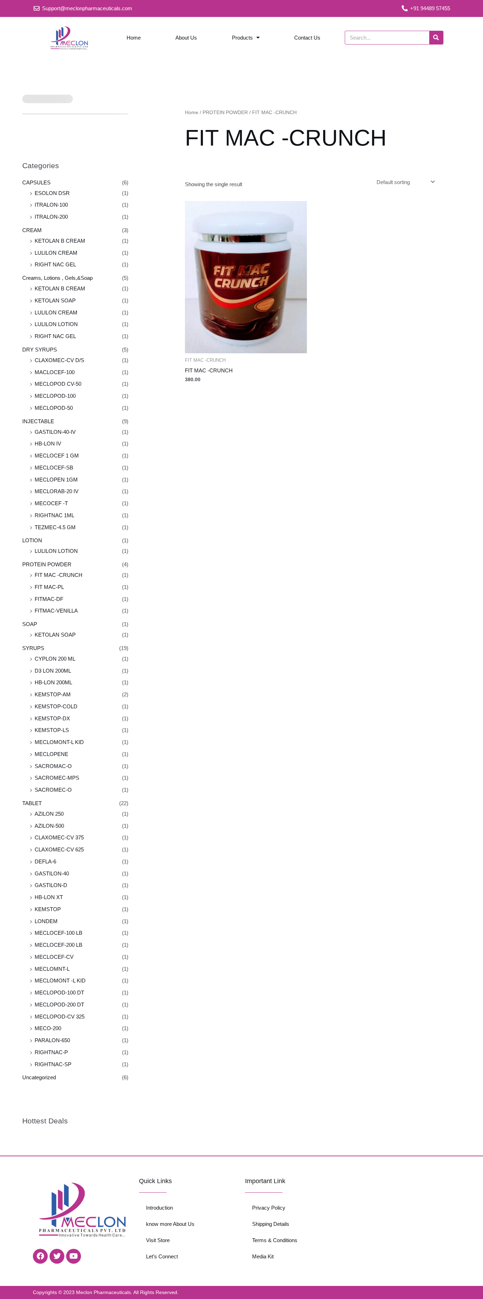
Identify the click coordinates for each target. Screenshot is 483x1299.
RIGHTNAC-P (51, 1052)
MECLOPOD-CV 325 (60, 1017)
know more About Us (170, 1224)
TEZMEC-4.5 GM (55, 527)
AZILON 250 (49, 814)
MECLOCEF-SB (54, 468)
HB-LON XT (49, 897)
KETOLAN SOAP (55, 300)
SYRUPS (33, 648)
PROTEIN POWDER (46, 564)
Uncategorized (39, 1077)
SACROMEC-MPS (57, 778)
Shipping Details (270, 1224)
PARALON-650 (52, 1040)
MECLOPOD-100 (55, 396)
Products (242, 38)
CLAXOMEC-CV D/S (59, 360)
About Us (186, 38)
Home (134, 38)
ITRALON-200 (51, 217)
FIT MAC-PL (49, 587)
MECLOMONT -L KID (60, 981)
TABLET (32, 803)
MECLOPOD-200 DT (59, 1005)
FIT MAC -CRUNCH (58, 575)
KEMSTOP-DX (52, 718)
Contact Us (307, 38)
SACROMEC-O (53, 790)
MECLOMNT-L (52, 969)
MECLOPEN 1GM (56, 480)
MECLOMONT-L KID (59, 742)
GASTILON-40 (52, 873)
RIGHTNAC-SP (53, 1064)
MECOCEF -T (51, 503)
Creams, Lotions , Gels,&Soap (57, 278)
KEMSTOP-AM (53, 694)
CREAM (32, 230)
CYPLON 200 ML (55, 659)
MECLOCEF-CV (54, 957)
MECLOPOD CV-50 (58, 384)
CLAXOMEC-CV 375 (59, 837)
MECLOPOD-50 (54, 408)
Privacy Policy (268, 1208)
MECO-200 (48, 1028)
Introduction (159, 1208)
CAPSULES (36, 182)
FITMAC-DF (49, 599)
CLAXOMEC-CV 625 (59, 849)
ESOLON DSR (52, 193)
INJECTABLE (38, 421)
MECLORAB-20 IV (56, 491)
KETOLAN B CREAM (60, 241)
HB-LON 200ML (53, 682)
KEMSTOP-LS (52, 730)
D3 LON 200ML (53, 671)
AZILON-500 (49, 826)
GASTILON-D (51, 885)
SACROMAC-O (53, 766)
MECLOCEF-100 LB (58, 933)
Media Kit (263, 1256)
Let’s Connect (162, 1256)
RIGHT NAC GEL (55, 264)
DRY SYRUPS (39, 350)
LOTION (32, 540)
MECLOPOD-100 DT (59, 993)
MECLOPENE (51, 754)
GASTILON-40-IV (55, 432)
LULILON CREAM (56, 253)
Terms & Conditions (274, 1240)
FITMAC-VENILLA (56, 611)
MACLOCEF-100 (55, 372)
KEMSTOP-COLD (56, 706)
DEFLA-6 (45, 861)
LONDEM (46, 921)
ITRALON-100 (51, 205)
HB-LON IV (48, 444)
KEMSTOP (48, 909)
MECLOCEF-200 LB (58, 945)
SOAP (29, 624)
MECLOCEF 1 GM (57, 456)
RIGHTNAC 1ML (54, 515)
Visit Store (158, 1240)
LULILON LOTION (56, 324)
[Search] (436, 37)
